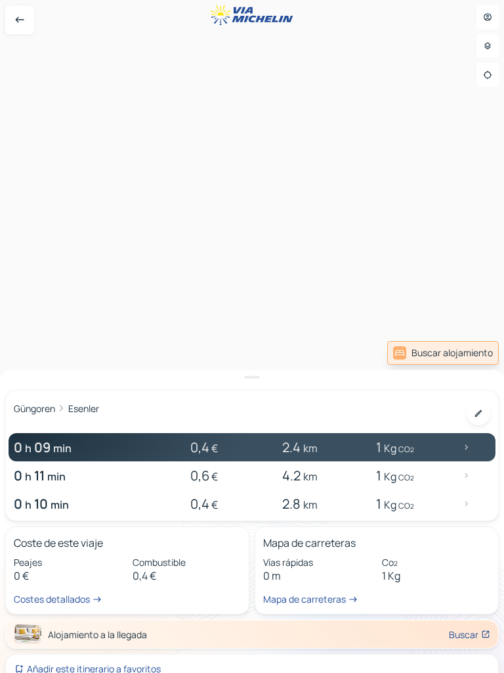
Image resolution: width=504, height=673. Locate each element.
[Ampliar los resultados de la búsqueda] (252, 377)
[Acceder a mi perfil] (487, 17)
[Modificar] (478, 413)
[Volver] (19, 19)
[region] (252, 336)
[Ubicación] (487, 75)
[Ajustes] (487, 46)
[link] (443, 353)
